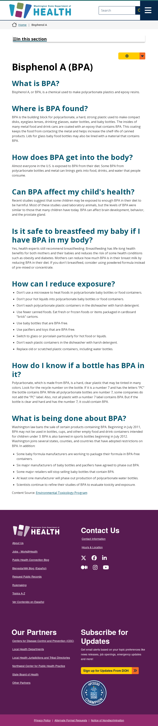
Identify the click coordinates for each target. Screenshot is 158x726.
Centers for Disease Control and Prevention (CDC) (43, 641)
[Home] (43, 10)
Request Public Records (27, 576)
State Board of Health (25, 674)
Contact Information (94, 539)
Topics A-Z (18, 593)
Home (22, 25)
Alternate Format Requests (71, 720)
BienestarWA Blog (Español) (29, 568)
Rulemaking (19, 585)
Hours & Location (92, 547)
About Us (18, 543)
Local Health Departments (28, 649)
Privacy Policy (42, 720)
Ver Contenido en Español (28, 602)
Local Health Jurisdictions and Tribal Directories (41, 657)
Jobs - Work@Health (25, 551)
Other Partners (21, 683)
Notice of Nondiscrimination (107, 720)
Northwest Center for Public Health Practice (38, 666)
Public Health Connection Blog (30, 560)
